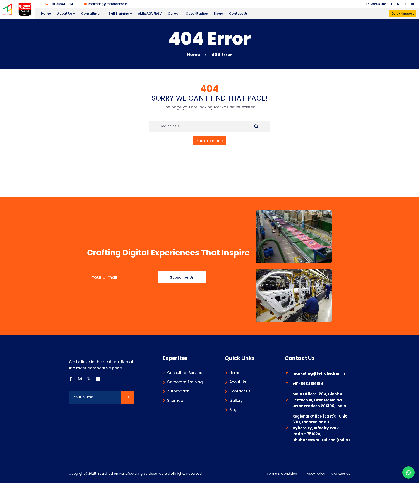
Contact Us (238, 13)
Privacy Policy (314, 473)
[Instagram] (398, 4)
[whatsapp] (408, 472)
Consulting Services (185, 372)
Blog (233, 409)
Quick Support (402, 14)
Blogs (218, 13)
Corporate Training (185, 382)
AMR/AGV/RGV (150, 13)
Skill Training (118, 13)
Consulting (90, 13)
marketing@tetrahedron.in (108, 4)
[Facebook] (391, 4)
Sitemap (175, 400)
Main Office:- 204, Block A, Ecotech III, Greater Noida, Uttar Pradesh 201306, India (319, 399)
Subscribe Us (182, 277)
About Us (64, 13)
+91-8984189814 (61, 4)
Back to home (209, 140)
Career (174, 13)
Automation (178, 391)
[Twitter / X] (405, 4)
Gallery (236, 400)
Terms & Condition (282, 473)
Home (46, 13)
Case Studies (197, 13)
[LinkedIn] (412, 4)
